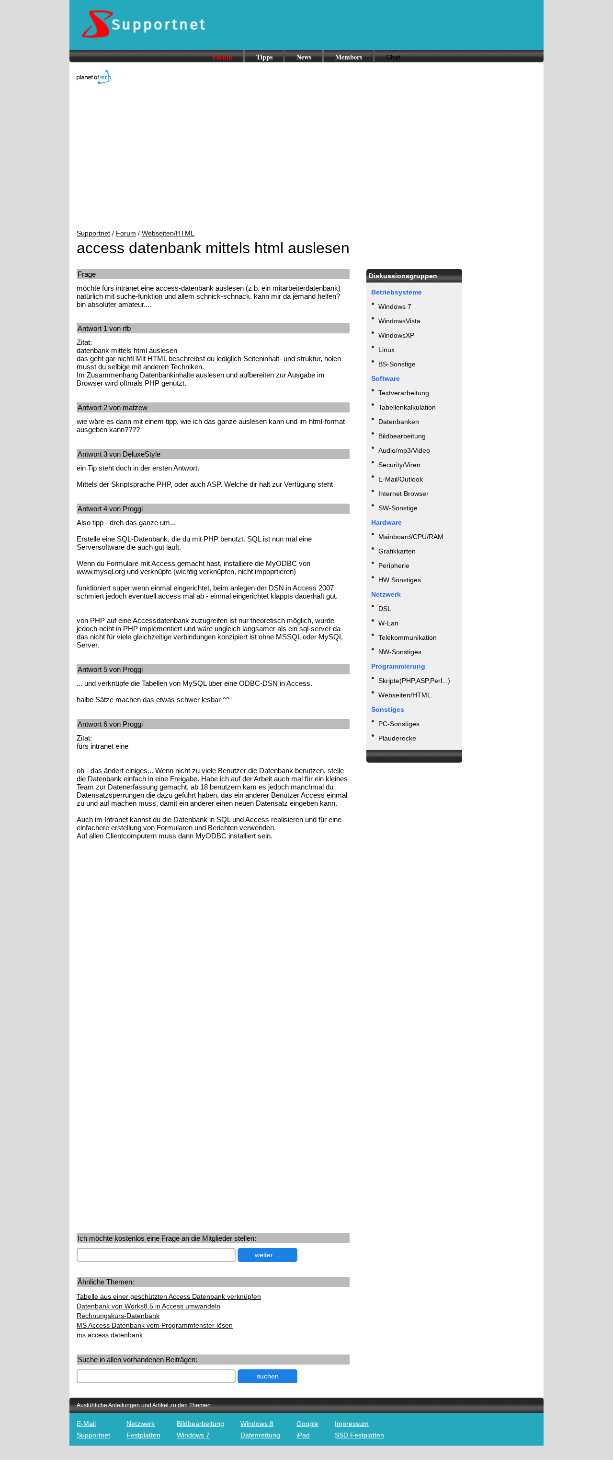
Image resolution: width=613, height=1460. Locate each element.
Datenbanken (398, 421)
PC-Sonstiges (399, 724)
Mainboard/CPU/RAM (410, 537)
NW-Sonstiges (399, 652)
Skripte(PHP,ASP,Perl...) (414, 680)
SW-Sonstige (398, 508)
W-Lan (388, 623)
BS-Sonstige (397, 364)
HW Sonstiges (399, 580)
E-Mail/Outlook (400, 479)
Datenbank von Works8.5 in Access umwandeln (148, 1306)
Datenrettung (260, 1435)
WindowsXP (396, 335)
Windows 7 (394, 306)
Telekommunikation (407, 637)
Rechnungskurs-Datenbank (118, 1315)
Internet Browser (403, 493)
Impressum (352, 1423)
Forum (222, 57)
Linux (386, 349)
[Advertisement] (306, 157)
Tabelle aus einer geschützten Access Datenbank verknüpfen (169, 1296)
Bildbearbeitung (402, 436)
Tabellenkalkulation (407, 407)
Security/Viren (399, 465)
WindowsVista (399, 321)
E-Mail (86, 1423)
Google (307, 1423)
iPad (303, 1435)
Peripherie (393, 565)
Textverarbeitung (403, 393)
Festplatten (143, 1435)
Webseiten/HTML (168, 233)
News (303, 57)
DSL (384, 608)
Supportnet (93, 233)
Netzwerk (140, 1423)
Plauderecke (397, 738)
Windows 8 (256, 1423)
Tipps (264, 57)
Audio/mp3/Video (404, 450)
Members (348, 57)
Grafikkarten (397, 551)
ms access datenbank (110, 1335)
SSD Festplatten (359, 1435)
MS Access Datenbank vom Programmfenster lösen (155, 1325)
